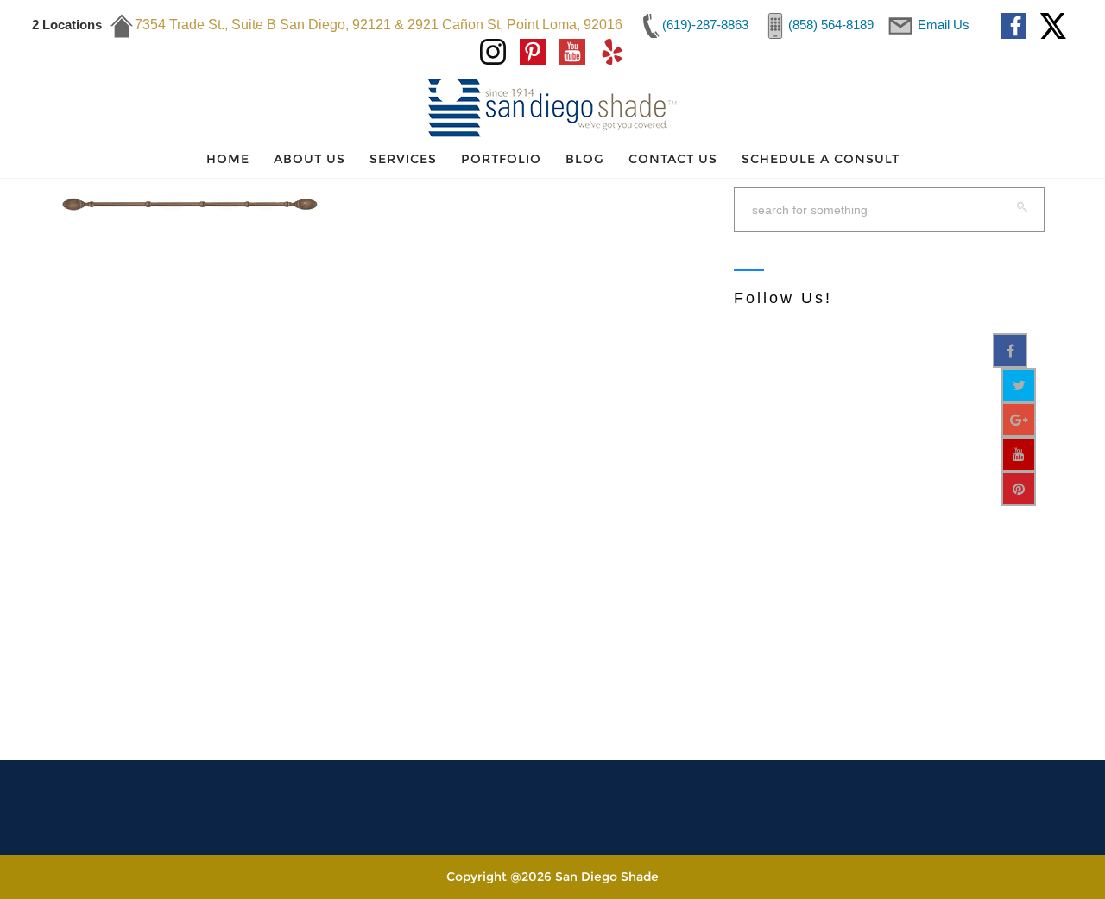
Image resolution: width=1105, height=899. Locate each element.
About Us (309, 159)
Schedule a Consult (821, 159)
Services (403, 159)
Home (227, 159)
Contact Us (672, 159)
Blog (584, 159)
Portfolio (501, 159)
